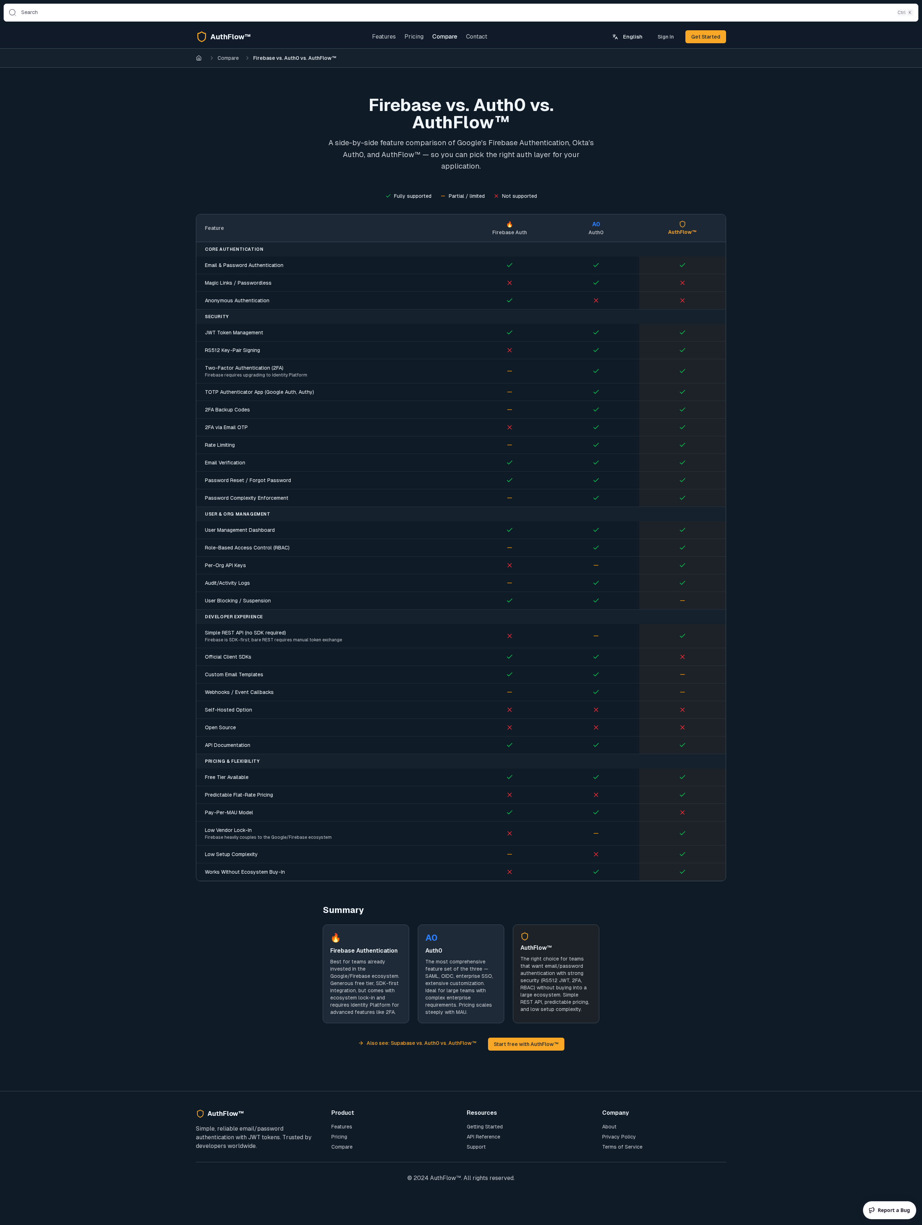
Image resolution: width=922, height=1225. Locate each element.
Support (476, 1147)
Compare (444, 36)
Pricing (414, 36)
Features (384, 36)
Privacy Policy (619, 1137)
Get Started (705, 37)
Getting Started (485, 1127)
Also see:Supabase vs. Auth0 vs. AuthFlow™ (421, 1043)
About (609, 1127)
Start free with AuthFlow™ (526, 1044)
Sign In (666, 37)
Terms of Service (622, 1147)
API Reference (483, 1137)
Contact (476, 36)
